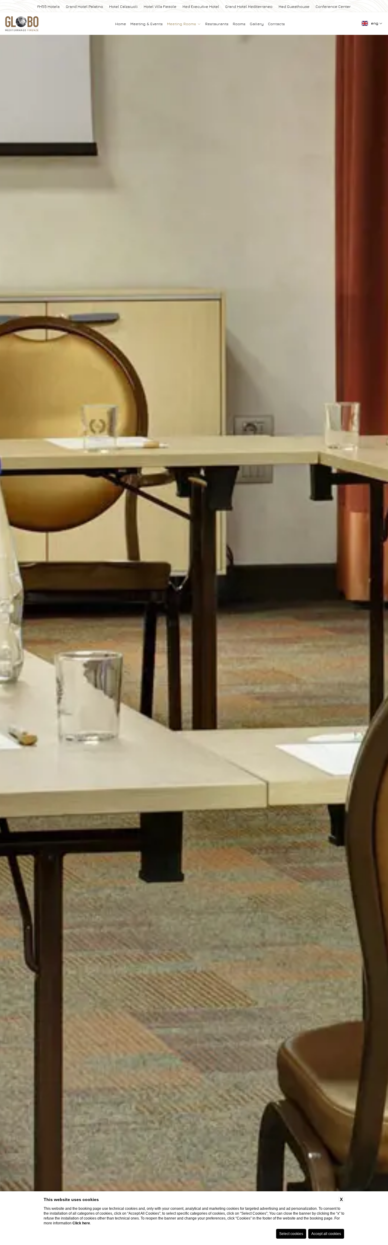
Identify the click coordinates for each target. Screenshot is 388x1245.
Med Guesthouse (294, 6)
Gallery (257, 24)
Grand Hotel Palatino (84, 6)
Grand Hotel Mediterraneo (249, 6)
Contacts (276, 24)
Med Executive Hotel (200, 6)
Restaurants (217, 24)
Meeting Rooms (182, 24)
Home (120, 24)
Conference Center (333, 6)
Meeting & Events (146, 24)
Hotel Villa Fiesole (160, 6)
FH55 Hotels (48, 6)
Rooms (239, 24)
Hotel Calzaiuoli (123, 6)
